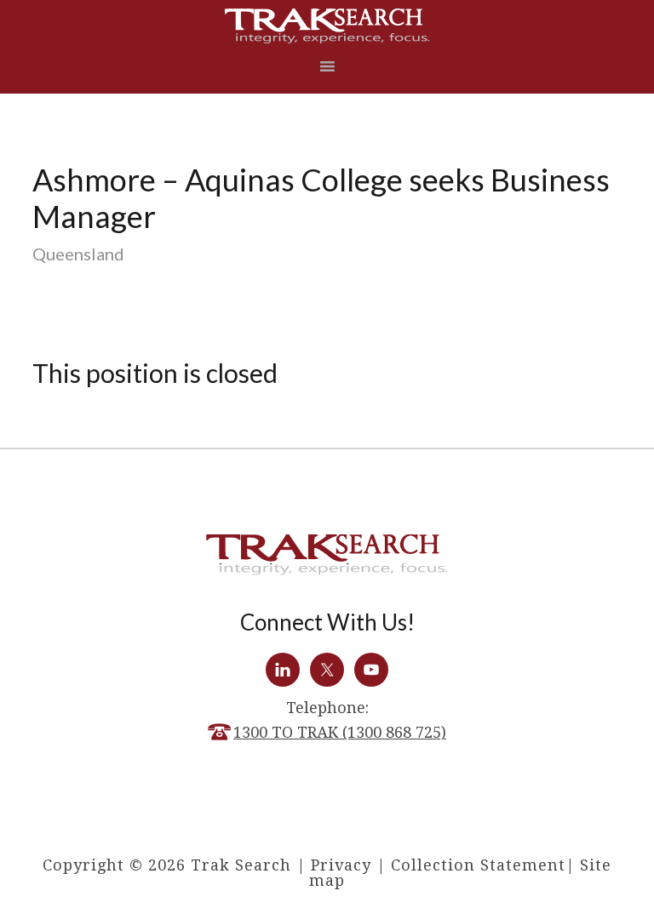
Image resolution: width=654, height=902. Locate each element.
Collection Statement (478, 865)
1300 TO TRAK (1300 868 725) (339, 732)
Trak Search (326, 26)
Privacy (341, 865)
